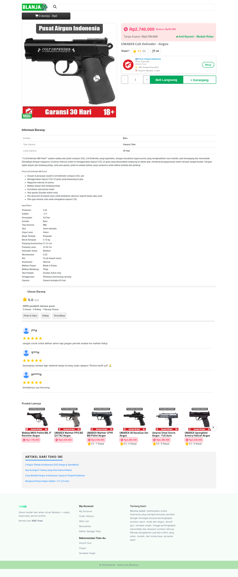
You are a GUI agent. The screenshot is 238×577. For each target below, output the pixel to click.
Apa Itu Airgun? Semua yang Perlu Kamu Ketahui (48, 470)
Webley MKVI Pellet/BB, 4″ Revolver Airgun (36, 434)
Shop (208, 64)
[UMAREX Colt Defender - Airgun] (69, 72)
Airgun (82, 548)
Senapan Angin (87, 553)
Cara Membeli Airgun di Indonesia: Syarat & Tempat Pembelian (55, 475)
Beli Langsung (166, 80)
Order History (86, 516)
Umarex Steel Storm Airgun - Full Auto (163, 434)
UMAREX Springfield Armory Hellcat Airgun (197, 434)
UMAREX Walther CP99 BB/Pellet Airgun (100, 434)
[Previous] (25, 427)
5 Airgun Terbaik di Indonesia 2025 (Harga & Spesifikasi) (52, 465)
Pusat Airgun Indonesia (149, 59)
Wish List (84, 521)
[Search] (55, 7)
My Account (85, 511)
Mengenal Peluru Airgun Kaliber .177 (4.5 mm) (47, 481)
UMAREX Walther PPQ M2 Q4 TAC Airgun (68, 434)
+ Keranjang (199, 80)
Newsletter (85, 526)
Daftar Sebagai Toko (90, 531)
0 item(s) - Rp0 (47, 15)
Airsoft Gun (85, 543)
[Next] (213, 427)
